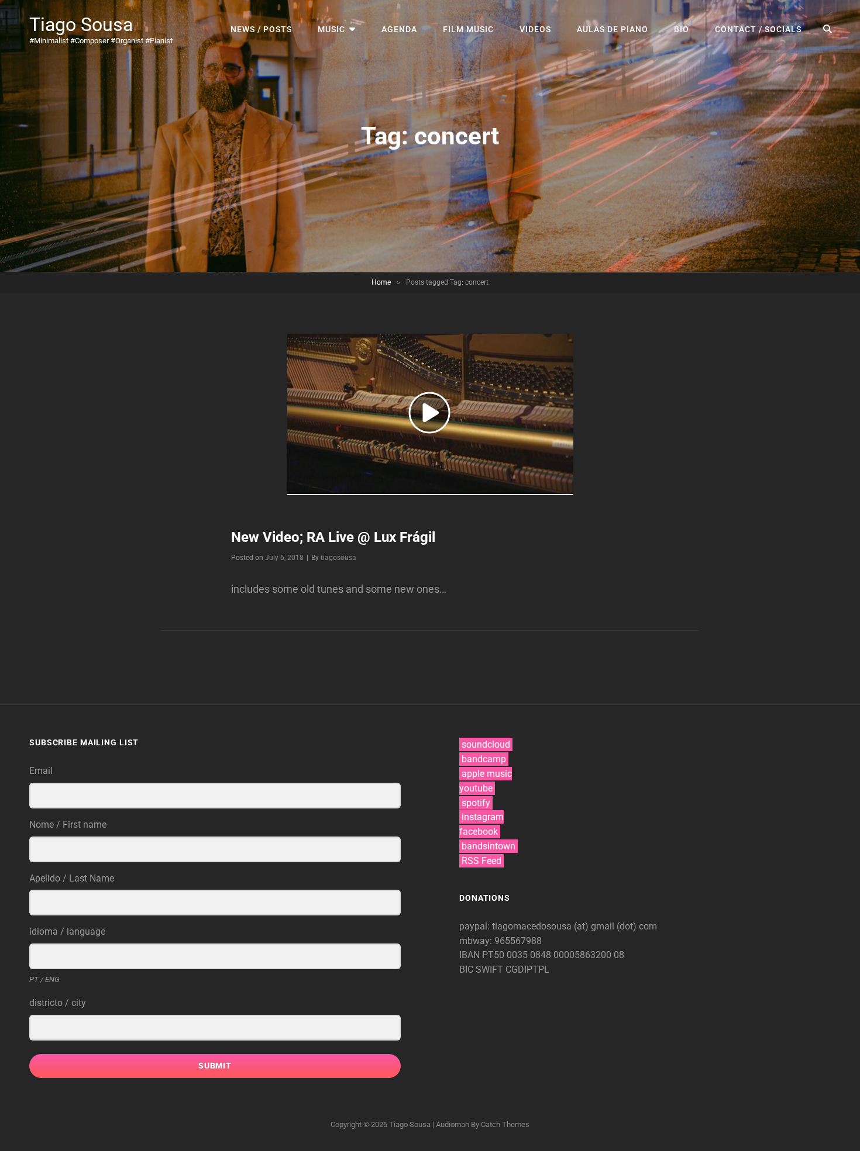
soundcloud (486, 744)
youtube (476, 788)
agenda (399, 29)
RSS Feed (481, 860)
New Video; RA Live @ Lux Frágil (333, 537)
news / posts (261, 29)
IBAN (470, 954)
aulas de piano (612, 29)
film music (468, 29)
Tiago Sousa (81, 24)
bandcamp (484, 759)
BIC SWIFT (482, 969)
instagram (483, 816)
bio (681, 29)
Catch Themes (505, 1124)
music (331, 29)
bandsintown (488, 846)
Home (381, 282)
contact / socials (758, 29)
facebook (478, 831)
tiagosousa (338, 558)
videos (535, 29)
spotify (476, 802)
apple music (487, 773)
